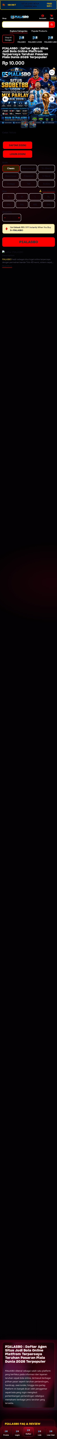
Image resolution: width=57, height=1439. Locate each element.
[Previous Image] (5, 99)
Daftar (28, 1434)
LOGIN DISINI (18, 154)
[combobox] (25, 24)
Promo (6, 1435)
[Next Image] (51, 99)
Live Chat (51, 1435)
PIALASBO (28, 242)
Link (39, 1435)
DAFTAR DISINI (17, 145)
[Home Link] (20, 17)
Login (17, 1435)
